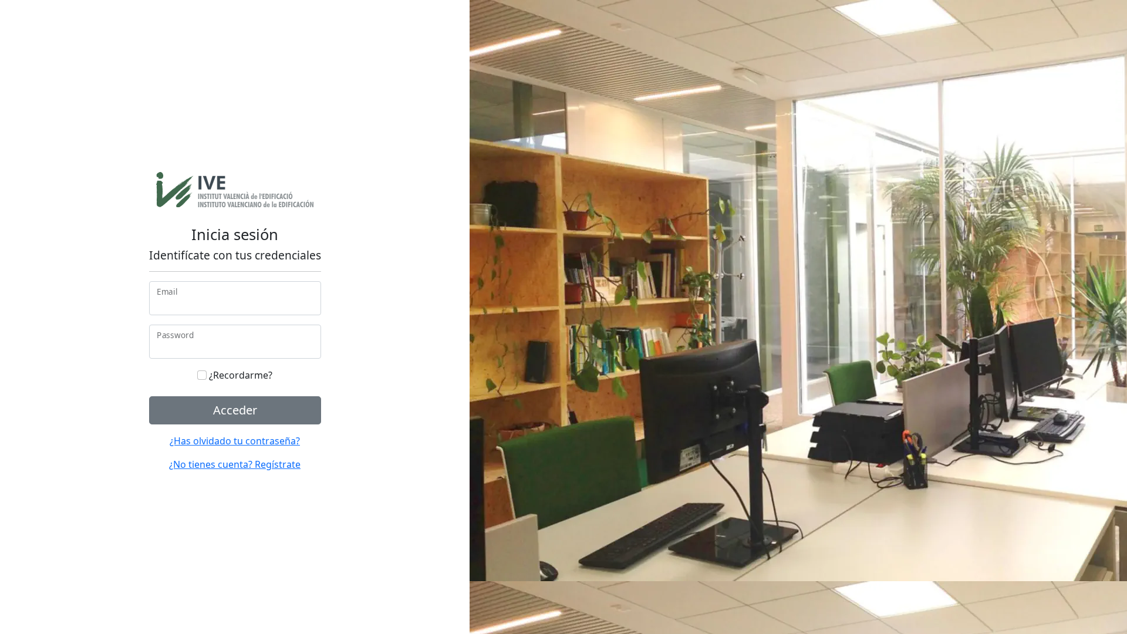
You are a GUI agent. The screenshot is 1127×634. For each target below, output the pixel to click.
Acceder (235, 410)
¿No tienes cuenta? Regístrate (235, 464)
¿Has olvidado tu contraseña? (235, 440)
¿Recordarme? (239, 375)
